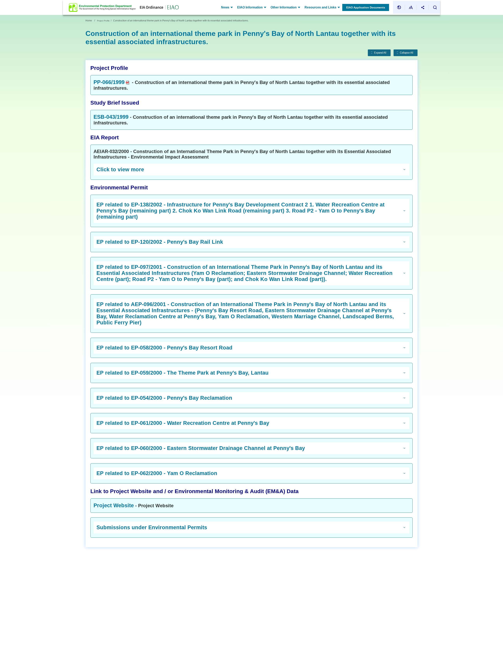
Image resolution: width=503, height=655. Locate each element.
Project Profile (103, 21)
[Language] (399, 7)
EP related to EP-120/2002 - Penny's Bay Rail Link (159, 242)
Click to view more (120, 169)
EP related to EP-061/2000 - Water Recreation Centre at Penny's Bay (182, 423)
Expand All (380, 52)
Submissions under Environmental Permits (151, 527)
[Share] (423, 7)
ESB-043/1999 (111, 117)
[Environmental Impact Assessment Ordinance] (157, 7)
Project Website (114, 505)
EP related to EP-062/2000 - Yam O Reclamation (156, 473)
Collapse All (406, 52)
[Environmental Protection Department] (102, 7)
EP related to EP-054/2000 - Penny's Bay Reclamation (164, 398)
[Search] (434, 7)
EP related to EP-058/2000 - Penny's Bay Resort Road (164, 348)
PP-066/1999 (109, 82)
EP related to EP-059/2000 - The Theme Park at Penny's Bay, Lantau (182, 373)
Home (88, 20)
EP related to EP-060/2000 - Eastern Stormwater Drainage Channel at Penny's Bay (200, 448)
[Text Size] (411, 7)
